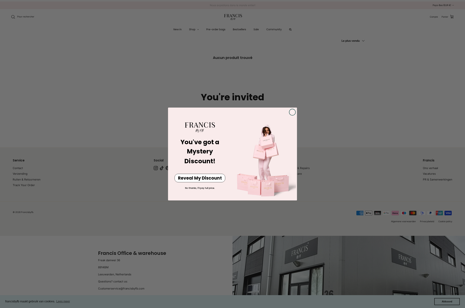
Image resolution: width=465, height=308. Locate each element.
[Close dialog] (292, 112)
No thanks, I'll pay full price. (200, 188)
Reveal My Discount (200, 178)
